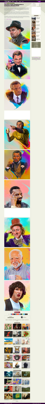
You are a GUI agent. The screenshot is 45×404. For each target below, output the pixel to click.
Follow (39, 4)
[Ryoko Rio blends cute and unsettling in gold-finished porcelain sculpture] (17, 350)
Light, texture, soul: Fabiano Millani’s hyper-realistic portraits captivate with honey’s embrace (38, 29)
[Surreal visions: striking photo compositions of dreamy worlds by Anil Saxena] (8, 374)
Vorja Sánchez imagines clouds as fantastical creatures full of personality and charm (25, 392)
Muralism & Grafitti (23, 360)
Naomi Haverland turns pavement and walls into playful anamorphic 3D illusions (26, 361)
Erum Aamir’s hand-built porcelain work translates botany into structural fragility (16, 368)
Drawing (14, 391)
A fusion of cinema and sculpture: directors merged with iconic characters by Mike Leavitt (17, 344)
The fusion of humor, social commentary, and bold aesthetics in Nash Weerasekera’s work (8, 392)
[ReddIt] (17, 314)
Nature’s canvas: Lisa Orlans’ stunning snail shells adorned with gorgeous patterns (37, 22)
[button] (37, 1)
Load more (17, 401)
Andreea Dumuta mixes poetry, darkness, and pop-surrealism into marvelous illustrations (8, 337)
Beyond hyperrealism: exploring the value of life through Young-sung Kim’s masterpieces (38, 39)
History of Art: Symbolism (24, 399)
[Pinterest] (38, 0)
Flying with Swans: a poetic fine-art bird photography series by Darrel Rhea (16, 377)
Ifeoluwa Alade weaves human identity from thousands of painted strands (25, 353)
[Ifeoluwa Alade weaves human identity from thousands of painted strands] (26, 350)
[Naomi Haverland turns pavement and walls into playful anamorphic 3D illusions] (26, 358)
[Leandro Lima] (22, 317)
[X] (39, 0)
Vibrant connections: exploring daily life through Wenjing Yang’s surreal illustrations (17, 385)
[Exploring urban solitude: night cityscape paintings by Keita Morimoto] (17, 396)
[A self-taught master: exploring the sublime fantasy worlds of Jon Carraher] (26, 374)
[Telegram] (24, 314)
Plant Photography (6, 367)
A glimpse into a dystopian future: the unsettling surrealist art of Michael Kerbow (38, 32)
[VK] (19, 314)
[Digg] (21, 314)
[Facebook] (36, 0)
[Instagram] (9, 317)
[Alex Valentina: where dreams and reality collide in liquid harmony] (26, 341)
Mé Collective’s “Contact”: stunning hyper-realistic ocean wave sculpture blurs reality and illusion (38, 18)
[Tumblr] (15, 314)
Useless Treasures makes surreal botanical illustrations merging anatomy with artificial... (25, 337)
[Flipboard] (37, 0)
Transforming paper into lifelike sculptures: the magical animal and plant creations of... (8, 385)
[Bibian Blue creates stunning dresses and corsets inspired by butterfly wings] (34, 36)
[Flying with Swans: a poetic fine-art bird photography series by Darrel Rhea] (17, 374)
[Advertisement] (17, 115)
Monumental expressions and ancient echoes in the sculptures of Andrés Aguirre (26, 368)
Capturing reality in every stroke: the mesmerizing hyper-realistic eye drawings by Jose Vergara (38, 25)
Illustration (5, 336)
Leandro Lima (24, 317)
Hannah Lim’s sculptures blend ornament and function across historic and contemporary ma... (17, 361)
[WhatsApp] (22, 314)
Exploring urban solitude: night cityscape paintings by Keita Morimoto (16, 399)
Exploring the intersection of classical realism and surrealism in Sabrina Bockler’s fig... (17, 337)
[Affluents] (4, 1)
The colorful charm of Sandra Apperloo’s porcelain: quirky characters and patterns (25, 385)
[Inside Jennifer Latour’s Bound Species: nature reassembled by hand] (8, 365)
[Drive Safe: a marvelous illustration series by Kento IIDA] (8, 341)
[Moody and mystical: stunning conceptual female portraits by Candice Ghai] (8, 396)
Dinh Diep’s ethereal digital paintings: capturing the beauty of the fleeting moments (8, 330)
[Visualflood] (8, 1)
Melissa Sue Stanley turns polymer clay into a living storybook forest (8, 361)
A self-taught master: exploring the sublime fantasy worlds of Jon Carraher (25, 377)
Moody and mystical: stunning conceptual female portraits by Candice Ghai (8, 399)
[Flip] (18, 314)
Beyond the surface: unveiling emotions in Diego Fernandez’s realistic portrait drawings (17, 392)
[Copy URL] (27, 314)
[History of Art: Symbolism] (26, 396)
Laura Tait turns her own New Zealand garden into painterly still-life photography (8, 353)
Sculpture (5, 360)
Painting (14, 336)
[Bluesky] (40, 0)
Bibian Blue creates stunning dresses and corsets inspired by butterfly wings (38, 36)
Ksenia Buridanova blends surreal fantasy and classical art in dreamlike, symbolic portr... (17, 330)
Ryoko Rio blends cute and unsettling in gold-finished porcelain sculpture (17, 353)
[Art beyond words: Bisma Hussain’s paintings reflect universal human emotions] (26, 327)
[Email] (25, 314)
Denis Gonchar (12, 9)
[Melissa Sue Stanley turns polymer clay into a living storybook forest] (8, 358)
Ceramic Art (14, 367)
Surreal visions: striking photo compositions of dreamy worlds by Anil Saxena (8, 377)
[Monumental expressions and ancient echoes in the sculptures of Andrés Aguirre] (26, 365)
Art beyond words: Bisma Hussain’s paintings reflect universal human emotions (25, 330)
